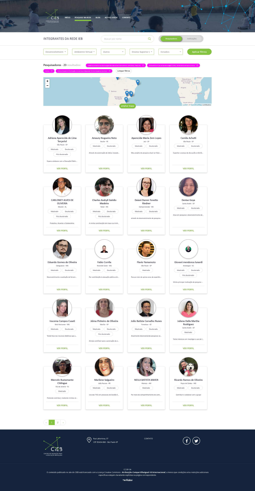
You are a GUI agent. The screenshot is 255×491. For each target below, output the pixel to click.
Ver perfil (62, 168)
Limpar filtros (123, 70)
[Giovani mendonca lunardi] (126, 100)
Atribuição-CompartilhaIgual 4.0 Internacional (143, 472)
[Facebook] (187, 441)
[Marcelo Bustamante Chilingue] (131, 94)
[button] (55, 52)
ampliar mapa (127, 106)
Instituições (192, 38)
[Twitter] (196, 441)
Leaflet (185, 104)
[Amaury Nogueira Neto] (138, 83)
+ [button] (47, 81)
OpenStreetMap (196, 104)
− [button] (47, 85)
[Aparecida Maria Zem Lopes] (127, 94)
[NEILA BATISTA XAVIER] (117, 77)
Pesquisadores (171, 38)
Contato (148, 438)
